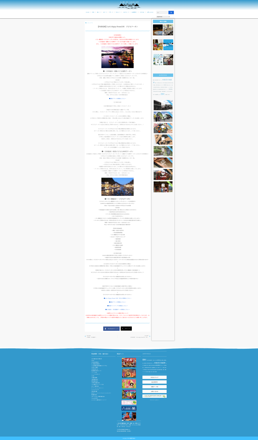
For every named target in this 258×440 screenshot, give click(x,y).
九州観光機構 (94, 377)
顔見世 (159, 85)
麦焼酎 (166, 94)
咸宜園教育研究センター (96, 370)
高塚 (157, 85)
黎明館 (165, 85)
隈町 (163, 94)
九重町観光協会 (94, 379)
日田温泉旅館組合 (95, 362)
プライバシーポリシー (154, 400)
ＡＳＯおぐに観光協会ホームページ (98, 400)
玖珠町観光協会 (94, 381)
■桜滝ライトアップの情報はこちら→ (117, 306)
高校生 (168, 85)
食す (104, 12)
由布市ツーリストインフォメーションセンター (101, 393)
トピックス (90, 23)
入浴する (125, 12)
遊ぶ (98, 12)
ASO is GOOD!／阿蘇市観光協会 (98, 396)
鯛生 (155, 85)
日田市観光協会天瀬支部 (96, 358)
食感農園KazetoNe (157, 94)
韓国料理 (154, 89)
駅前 (165, 82)
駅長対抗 (157, 91)
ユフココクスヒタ (95, 389)
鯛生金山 (158, 87)
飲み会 (161, 82)
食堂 (157, 89)
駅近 (159, 82)
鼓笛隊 (162, 87)
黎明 (169, 82)
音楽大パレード (165, 89)
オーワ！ (97, 388)
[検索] (171, 12)
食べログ (162, 85)
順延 (155, 91)
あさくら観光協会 (95, 386)
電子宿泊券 (152, 365)
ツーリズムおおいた (95, 374)
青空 (163, 82)
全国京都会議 (94, 391)
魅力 (167, 82)
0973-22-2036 (134, 424)
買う (110, 12)
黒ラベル (160, 80)
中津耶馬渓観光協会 (95, 382)
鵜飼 (162, 89)
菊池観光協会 (94, 394)
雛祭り (165, 91)
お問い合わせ (150, 12)
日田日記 (142, 12)
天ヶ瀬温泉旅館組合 (95, 364)
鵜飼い (160, 91)
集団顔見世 (158, 365)
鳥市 (167, 91)
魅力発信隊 (155, 371)
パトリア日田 (94, 372)
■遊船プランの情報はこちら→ (117, 98)
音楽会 (169, 94)
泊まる (117, 12)
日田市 (92, 360)
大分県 (92, 376)
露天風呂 (157, 80)
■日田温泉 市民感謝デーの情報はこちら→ (117, 309)
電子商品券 (170, 91)
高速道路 (159, 89)
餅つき (170, 85)
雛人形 (154, 80)
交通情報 (133, 12)
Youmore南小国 (94, 398)
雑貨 (164, 87)
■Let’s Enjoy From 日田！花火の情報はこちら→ (117, 298)
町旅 (93, 12)
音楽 (153, 94)
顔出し (156, 82)
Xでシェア (126, 328)
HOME (87, 12)
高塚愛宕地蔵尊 (159, 363)
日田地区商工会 (94, 369)
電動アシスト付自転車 (169, 87)
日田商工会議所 (94, 367)
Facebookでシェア (112, 328)
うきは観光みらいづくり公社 (97, 384)
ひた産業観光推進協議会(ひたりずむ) (99, 365)
